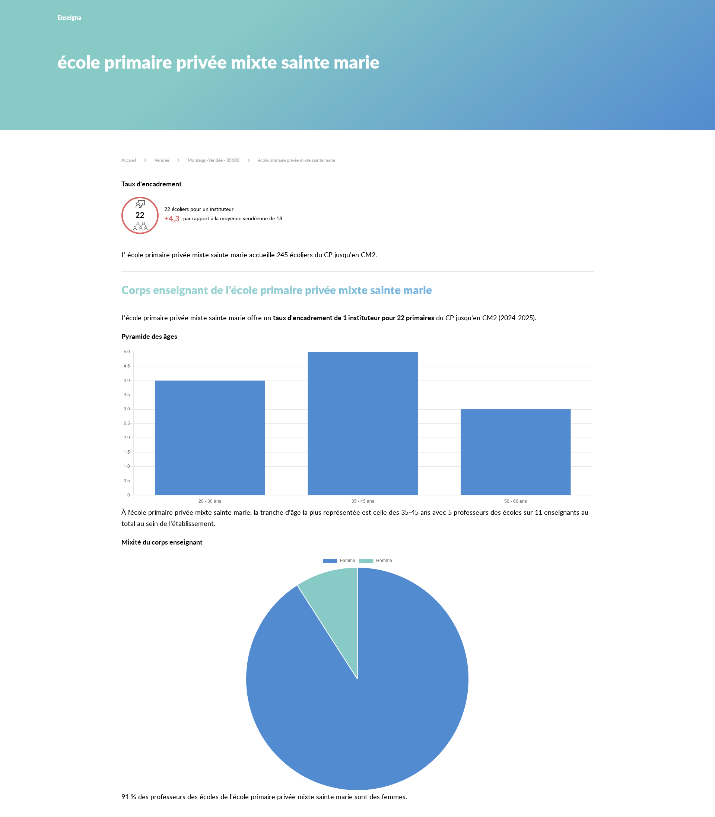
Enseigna (69, 17)
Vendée (162, 160)
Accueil (128, 160)
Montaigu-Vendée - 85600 (213, 160)
